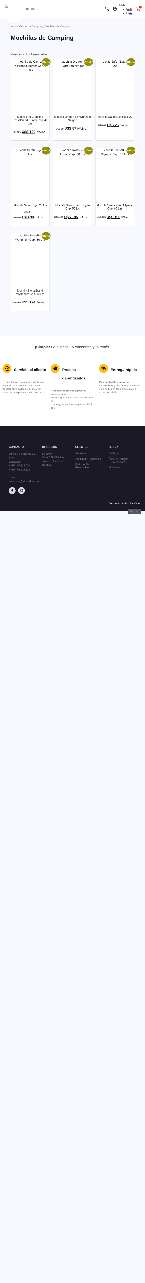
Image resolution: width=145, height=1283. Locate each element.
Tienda (30, 8)
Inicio (14, 26)
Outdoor (24, 26)
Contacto (80, 453)
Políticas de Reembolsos (82, 466)
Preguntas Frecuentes (88, 458)
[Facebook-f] (12, 490)
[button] (114, 9)
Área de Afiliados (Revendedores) (118, 460)
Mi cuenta (114, 467)
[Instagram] (21, 490)
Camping (37, 26)
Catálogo (114, 453)
